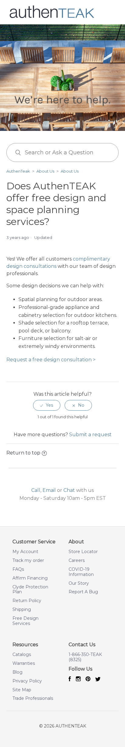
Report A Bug (83, 591)
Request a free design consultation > (51, 360)
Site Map (21, 690)
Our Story (79, 583)
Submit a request (90, 434)
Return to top (23, 453)
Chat (69, 490)
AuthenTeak (18, 171)
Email (49, 490)
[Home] (51, 17)
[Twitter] (98, 679)
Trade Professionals (32, 698)
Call (35, 490)
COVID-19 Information (81, 572)
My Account (25, 551)
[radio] (46, 405)
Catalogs (21, 654)
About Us (45, 171)
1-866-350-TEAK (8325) (85, 657)
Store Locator (83, 551)
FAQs (18, 569)
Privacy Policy (27, 681)
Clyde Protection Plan (30, 589)
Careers (77, 560)
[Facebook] (70, 679)
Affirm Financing (30, 578)
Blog (17, 672)
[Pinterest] (88, 679)
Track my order (28, 560)
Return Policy (26, 600)
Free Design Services (25, 621)
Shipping (21, 609)
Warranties (23, 663)
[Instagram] (78, 679)
